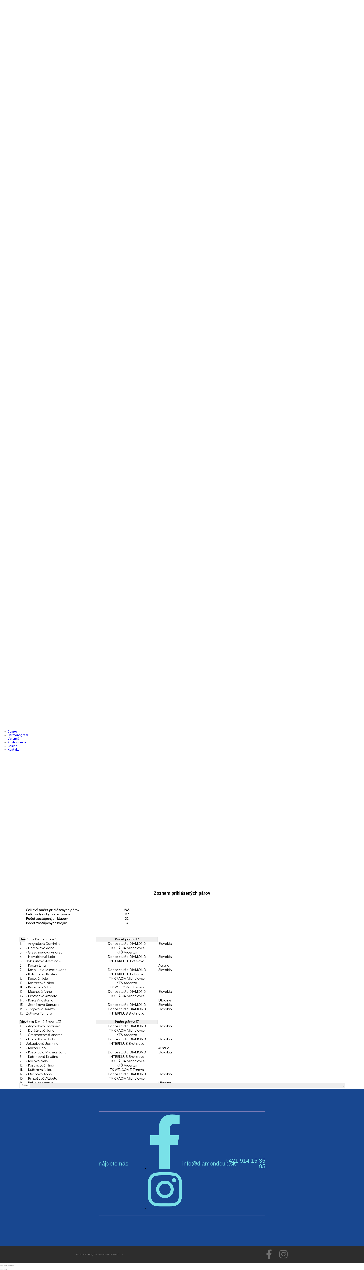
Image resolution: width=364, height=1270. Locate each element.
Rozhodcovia (17, 742)
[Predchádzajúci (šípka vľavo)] (1, 1269)
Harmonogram (18, 735)
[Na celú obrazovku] (5, 1265)
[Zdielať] (9, 1265)
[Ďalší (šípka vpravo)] (5, 1269)
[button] (182, 365)
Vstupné (13, 739)
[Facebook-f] (269, 1254)
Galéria (12, 746)
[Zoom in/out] (1, 1265)
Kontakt (13, 749)
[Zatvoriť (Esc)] (12, 1265)
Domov (12, 731)
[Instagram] (283, 1254)
